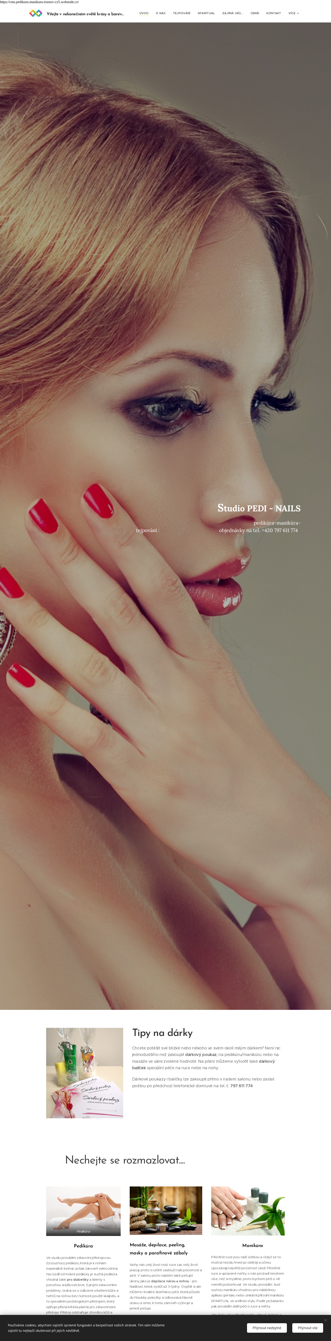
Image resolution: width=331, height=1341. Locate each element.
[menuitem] (145, 13)
